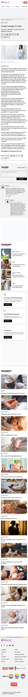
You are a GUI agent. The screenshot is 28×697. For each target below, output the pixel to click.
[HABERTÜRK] (25, 2)
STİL (2, 654)
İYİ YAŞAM (3, 656)
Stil (12, 6)
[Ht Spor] (17, 668)
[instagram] (7, 645)
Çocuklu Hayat (9, 18)
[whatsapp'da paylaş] (12, 34)
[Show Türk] (17, 676)
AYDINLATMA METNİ (19, 661)
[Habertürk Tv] (11, 668)
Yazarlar (2, 6)
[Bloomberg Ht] (23, 668)
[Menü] (22, 2)
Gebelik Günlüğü (21, 18)
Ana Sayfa (3, 18)
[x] (4, 645)
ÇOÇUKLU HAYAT (5, 659)
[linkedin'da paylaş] (10, 34)
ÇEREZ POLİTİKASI (19, 659)
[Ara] (20, 2)
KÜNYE (16, 649)
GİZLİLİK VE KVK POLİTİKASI (21, 656)
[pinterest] (13, 645)
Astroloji (8, 6)
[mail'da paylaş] (15, 34)
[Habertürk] (5, 668)
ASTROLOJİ (3, 652)
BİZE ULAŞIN (17, 652)
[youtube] (10, 645)
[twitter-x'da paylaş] (5, 34)
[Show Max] (23, 676)
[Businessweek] (5, 676)
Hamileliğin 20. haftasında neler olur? (11, 151)
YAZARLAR (3, 649)
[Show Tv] (11, 676)
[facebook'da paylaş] (2, 34)
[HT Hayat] (14, 640)
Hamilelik (15, 18)
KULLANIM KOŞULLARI (19, 654)
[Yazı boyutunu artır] (2, 37)
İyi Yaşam (17, 6)
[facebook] (1, 645)
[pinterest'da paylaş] (18, 34)
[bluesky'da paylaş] (7, 34)
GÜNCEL (3, 661)
